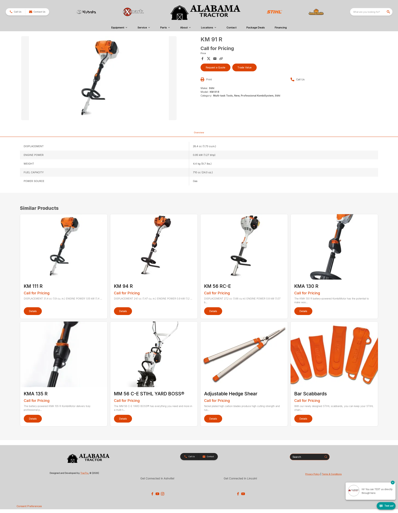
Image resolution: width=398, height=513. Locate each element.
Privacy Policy (312, 474)
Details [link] (33, 311)
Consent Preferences (29, 506)
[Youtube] (157, 493)
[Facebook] (152, 493)
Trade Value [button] (244, 67)
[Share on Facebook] (202, 58)
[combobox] (371, 12)
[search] (388, 11)
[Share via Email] (215, 58)
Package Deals (255, 27)
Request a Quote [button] (215, 67)
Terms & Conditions (332, 474)
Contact (231, 27)
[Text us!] (386, 506)
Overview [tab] (199, 132)
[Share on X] (209, 58)
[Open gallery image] (99, 78)
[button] (15, 12)
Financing (281, 27)
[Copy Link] (221, 58)
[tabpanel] (109, 78)
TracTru (84, 473)
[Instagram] (162, 493)
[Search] (326, 456)
